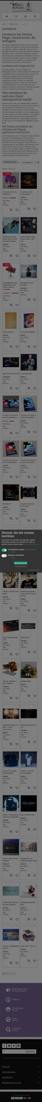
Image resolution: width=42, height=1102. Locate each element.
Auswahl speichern (20, 566)
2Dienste (12, 552)
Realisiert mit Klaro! (34, 570)
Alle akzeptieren (21, 563)
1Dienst (11, 557)
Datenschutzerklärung (31, 544)
